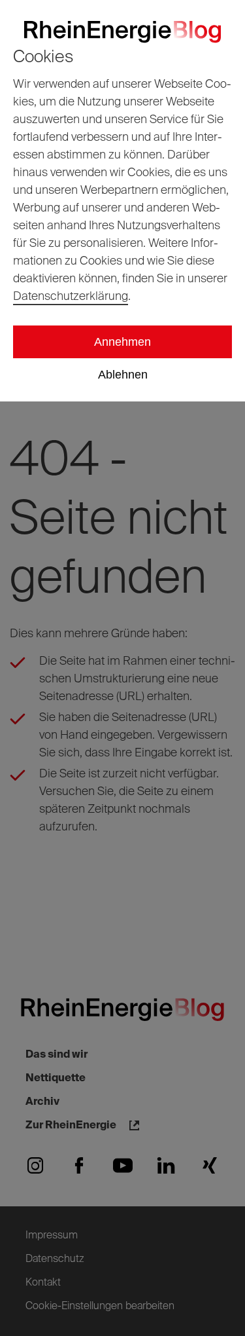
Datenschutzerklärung (70, 297)
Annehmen (122, 341)
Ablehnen (123, 374)
